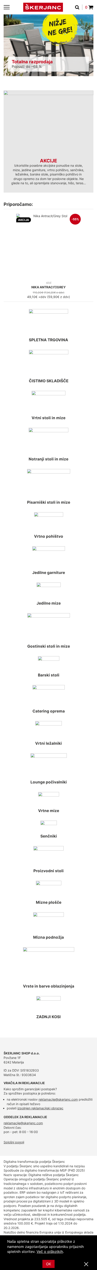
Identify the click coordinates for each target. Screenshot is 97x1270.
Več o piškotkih (50, 1251)
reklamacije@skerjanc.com (58, 1099)
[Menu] (6, 7)
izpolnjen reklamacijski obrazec (40, 1108)
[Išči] (78, 7)
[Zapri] (86, 1264)
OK (48, 1264)
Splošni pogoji (14, 1142)
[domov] (43, 7)
